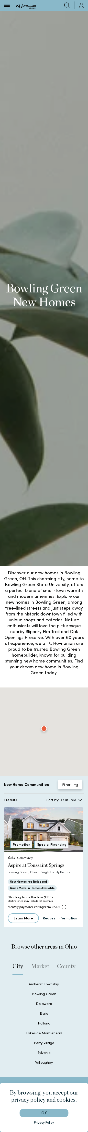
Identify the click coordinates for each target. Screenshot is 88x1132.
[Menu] (7, 5)
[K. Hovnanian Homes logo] (26, 5)
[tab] (17, 968)
